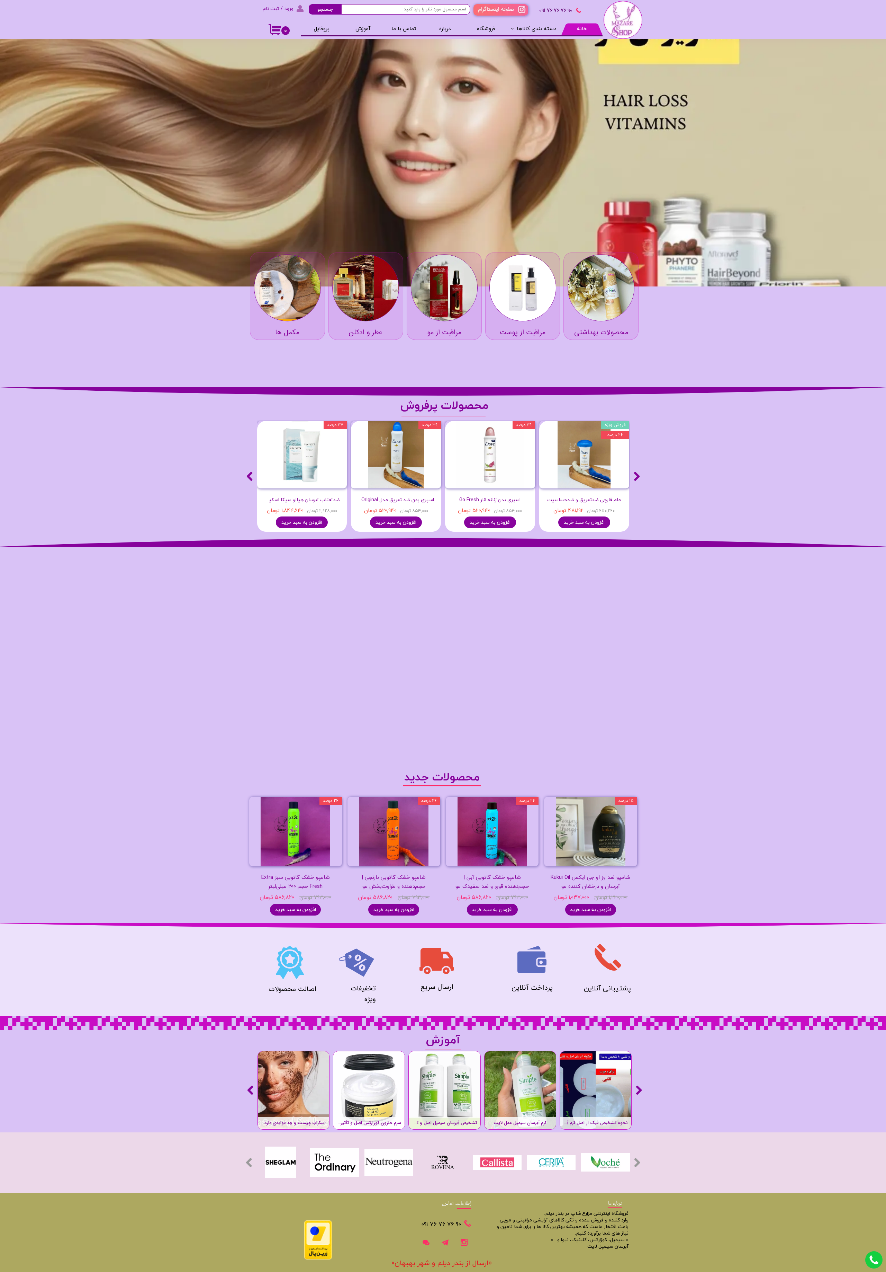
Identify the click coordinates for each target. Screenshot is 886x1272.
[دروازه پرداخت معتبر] (318, 1258)
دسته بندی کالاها (536, 29)
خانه (582, 29)
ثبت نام (271, 8)
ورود (288, 8)
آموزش (362, 29)
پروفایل (321, 29)
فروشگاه (486, 29)
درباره (445, 29)
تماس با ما (403, 29)
